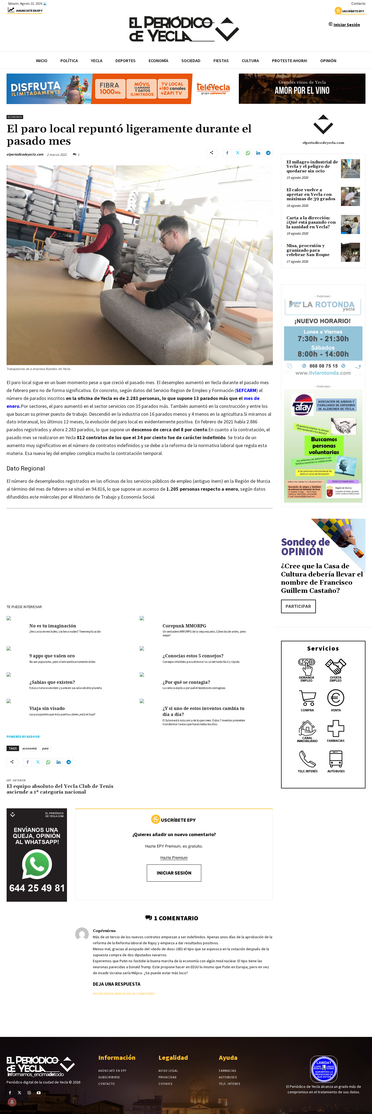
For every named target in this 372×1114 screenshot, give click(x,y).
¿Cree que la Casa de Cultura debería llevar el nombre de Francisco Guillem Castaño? (322, 578)
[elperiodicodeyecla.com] (323, 124)
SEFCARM (246, 390)
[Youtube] (38, 1092)
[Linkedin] (258, 153)
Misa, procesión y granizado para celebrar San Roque (308, 250)
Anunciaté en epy (29, 10)
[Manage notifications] (12, 1102)
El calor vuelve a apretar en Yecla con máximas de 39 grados (310, 194)
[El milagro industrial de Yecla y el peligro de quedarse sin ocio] (350, 168)
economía (29, 748)
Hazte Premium (174, 857)
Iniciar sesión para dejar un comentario (124, 993)
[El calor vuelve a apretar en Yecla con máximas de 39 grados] (350, 196)
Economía (15, 117)
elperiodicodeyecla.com (25, 154)
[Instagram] (29, 1092)
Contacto (358, 3)
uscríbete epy (353, 11)
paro (45, 748)
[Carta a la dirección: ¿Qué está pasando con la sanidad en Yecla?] (350, 224)
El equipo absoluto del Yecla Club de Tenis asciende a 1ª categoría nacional (60, 789)
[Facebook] (227, 153)
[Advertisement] (139, 564)
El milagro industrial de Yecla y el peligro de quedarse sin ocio (312, 167)
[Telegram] (268, 153)
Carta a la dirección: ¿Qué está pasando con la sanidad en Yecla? (311, 222)
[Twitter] (237, 153)
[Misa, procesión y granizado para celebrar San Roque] (350, 252)
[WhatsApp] (247, 153)
